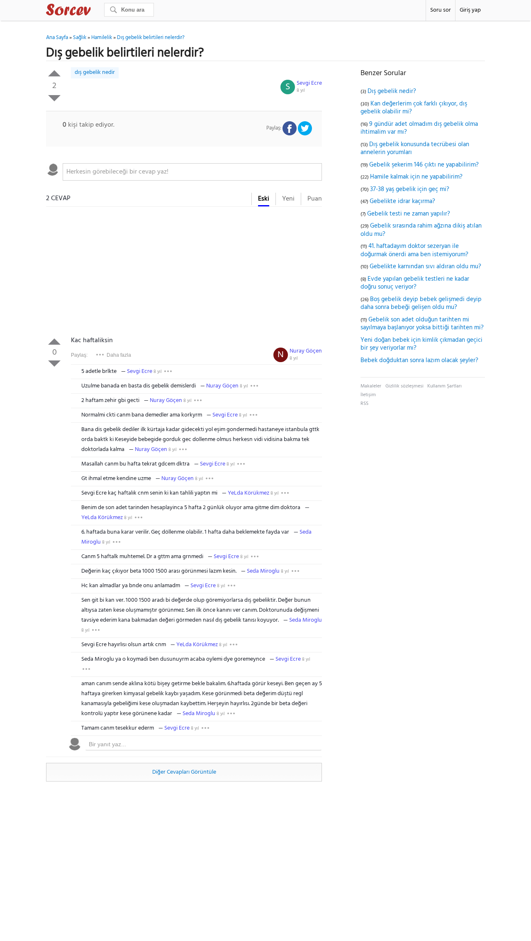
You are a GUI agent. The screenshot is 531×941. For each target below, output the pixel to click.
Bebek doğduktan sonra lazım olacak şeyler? (419, 360)
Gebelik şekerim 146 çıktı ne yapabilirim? (424, 165)
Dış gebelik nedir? (392, 91)
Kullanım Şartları (444, 386)
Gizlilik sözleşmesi (404, 386)
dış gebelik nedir (95, 72)
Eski (263, 199)
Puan (314, 199)
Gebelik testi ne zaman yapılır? (408, 214)
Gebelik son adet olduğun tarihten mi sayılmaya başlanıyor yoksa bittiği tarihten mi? (422, 324)
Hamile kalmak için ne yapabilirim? (416, 177)
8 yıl (301, 90)
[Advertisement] (184, 273)
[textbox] (192, 172)
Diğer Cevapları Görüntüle (184, 772)
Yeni (288, 199)
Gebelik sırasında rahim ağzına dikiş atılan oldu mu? (421, 230)
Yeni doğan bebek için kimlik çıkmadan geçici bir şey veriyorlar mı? (421, 344)
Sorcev (96, 11)
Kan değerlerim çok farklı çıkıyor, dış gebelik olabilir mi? (413, 108)
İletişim (368, 395)
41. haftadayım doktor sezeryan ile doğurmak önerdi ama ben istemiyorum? (414, 250)
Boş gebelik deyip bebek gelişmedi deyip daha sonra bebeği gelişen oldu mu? (421, 303)
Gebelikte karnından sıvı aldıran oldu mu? (425, 267)
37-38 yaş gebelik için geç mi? (409, 189)
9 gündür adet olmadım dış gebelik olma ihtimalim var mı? (419, 128)
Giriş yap (470, 10)
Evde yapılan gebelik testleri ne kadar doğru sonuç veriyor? (414, 283)
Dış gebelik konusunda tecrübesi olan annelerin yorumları (414, 149)
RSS (364, 403)
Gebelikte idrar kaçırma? (402, 201)
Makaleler (370, 386)
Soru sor (440, 10)
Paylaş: (79, 355)
